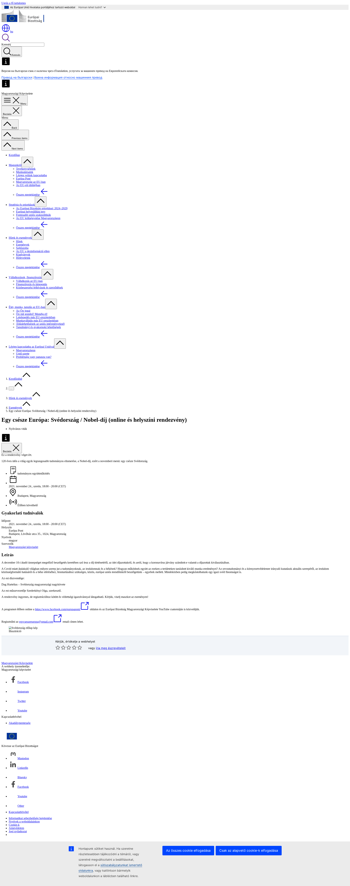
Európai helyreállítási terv (30, 211)
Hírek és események (20, 237)
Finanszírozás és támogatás (31, 284)
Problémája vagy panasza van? (33, 356)
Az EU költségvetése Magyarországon (38, 218)
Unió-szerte (22, 353)
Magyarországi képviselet (23, 547)
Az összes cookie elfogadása (188, 850)
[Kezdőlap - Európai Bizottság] (28, 22)
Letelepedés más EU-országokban (35, 317)
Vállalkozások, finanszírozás (25, 277)
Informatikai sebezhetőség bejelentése (30, 818)
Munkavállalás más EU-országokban (37, 320)
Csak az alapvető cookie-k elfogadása (248, 850)
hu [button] (11, 31)
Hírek (19, 241)
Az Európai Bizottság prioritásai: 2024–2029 (41, 208)
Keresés (6, 44)
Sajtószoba (22, 247)
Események (22, 244)
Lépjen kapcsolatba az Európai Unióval (31, 346)
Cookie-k (14, 824)
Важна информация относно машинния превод (68, 77)
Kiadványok (23, 254)
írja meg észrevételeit (111, 648)
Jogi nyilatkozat (18, 831)
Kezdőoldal (15, 378)
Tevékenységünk (26, 168)
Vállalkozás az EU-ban (29, 280)
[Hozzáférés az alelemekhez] (27, 162)
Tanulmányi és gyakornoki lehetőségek (38, 327)
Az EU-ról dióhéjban (28, 185)
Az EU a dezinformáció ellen (33, 251)
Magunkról (15, 165)
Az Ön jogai (23, 310)
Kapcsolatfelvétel (19, 812)
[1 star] (58, 647)
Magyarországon (25, 350)
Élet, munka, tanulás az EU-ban (27, 307)
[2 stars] (60, 647)
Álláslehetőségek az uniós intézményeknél (40, 323)
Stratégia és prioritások (22, 204)
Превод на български (16, 77)
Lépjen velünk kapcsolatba (31, 175)
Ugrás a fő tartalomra (13, 3)
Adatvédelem (16, 828)
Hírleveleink (23, 257)
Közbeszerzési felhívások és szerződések (39, 287)
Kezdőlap (14, 155)
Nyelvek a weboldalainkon (24, 821)
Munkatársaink (24, 172)
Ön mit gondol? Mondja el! (31, 314)
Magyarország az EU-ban (31, 181)
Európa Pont (23, 178)
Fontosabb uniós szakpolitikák (33, 214)
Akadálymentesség (19, 722)
